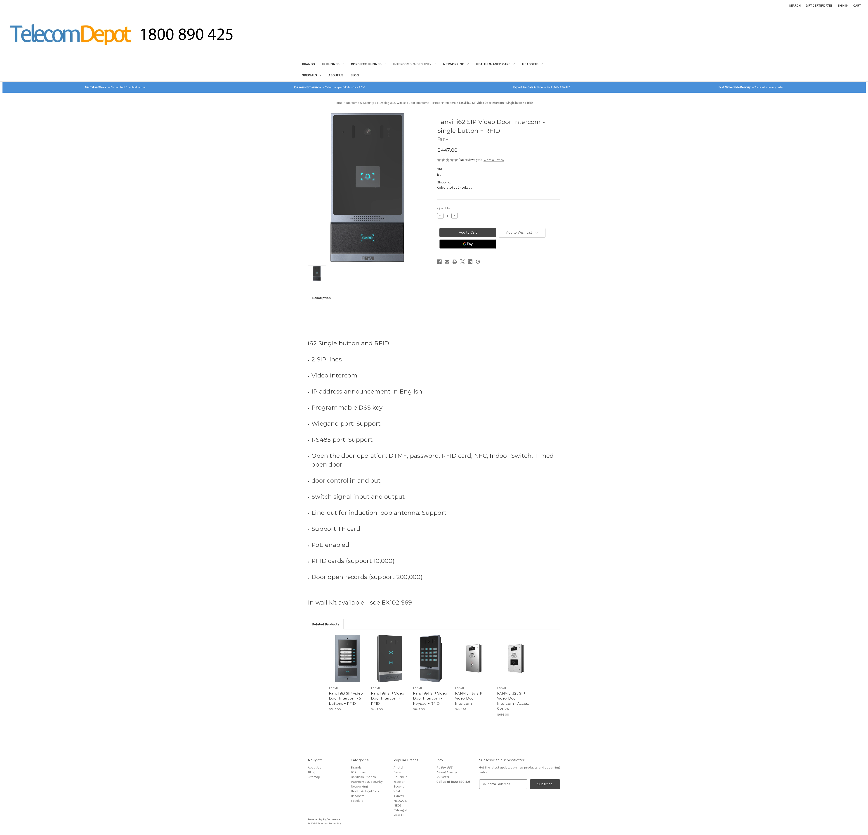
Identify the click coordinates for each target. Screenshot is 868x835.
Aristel (398, 767)
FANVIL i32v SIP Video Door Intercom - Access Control (513, 701)
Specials (309, 75)
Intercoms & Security (412, 64)
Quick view (347, 654)
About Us (335, 75)
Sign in (842, 5)
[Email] (447, 262)
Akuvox (399, 796)
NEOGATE (400, 801)
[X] (462, 262)
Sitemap (314, 777)
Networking (453, 64)
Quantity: (444, 208)
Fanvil (398, 772)
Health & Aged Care (493, 64)
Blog (355, 75)
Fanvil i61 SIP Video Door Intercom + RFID (387, 698)
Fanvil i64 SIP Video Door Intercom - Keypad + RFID (430, 698)
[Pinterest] (478, 262)
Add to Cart (347, 662)
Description (321, 298)
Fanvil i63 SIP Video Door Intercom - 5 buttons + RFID (346, 698)
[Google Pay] (467, 244)
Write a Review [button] (494, 160)
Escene (399, 786)
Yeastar (399, 782)
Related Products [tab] (325, 624)
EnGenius (400, 777)
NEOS (398, 805)
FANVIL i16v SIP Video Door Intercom (468, 698)
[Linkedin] (470, 262)
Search (795, 5)
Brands (308, 64)
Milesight (400, 810)
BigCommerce (331, 819)
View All (399, 815)
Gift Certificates (819, 5)
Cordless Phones (366, 64)
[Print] (455, 262)
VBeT (397, 791)
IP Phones (331, 64)
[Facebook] (439, 262)
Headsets (530, 64)
